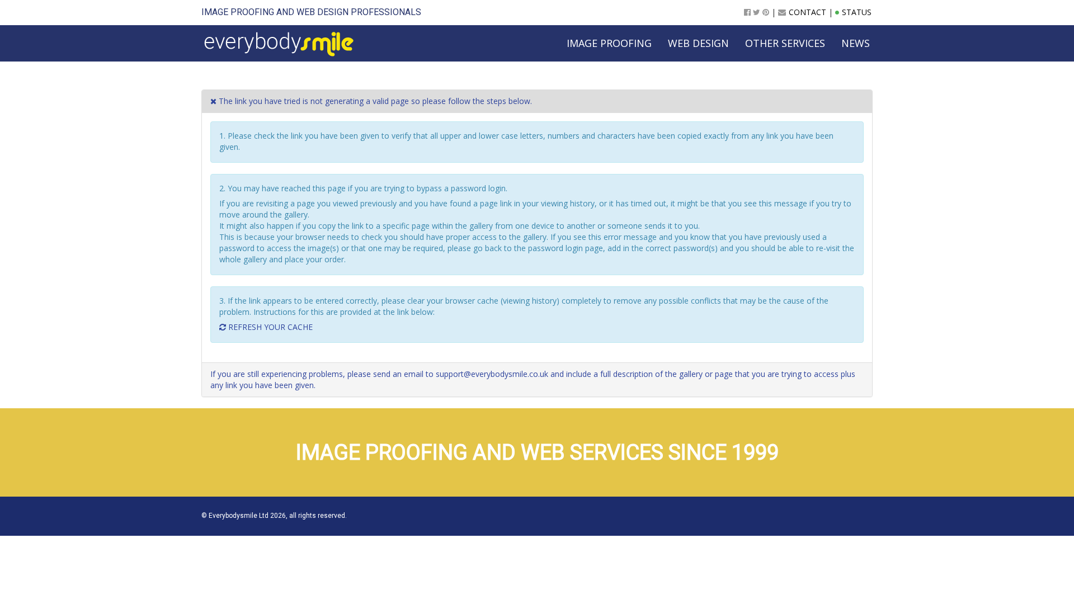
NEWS (855, 43)
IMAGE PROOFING (237, 12)
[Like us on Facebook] (747, 12)
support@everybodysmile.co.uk (492, 374)
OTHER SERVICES (785, 43)
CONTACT (807, 12)
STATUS (857, 12)
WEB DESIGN (322, 12)
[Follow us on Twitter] (756, 12)
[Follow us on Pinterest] (765, 12)
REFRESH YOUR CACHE (269, 327)
